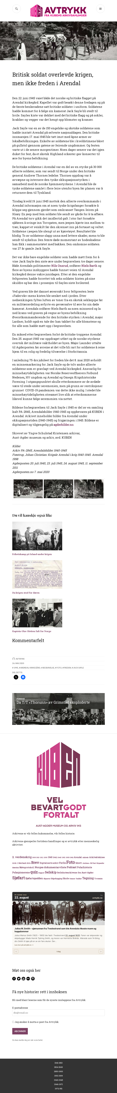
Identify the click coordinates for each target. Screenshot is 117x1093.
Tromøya (98, 878)
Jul (91, 863)
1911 (41, 857)
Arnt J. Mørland (19, 863)
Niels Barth (89, 265)
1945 (16, 668)
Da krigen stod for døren (26, 592)
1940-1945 (58, 1080)
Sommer (72, 879)
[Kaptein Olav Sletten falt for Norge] (58, 613)
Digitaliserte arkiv (49, 863)
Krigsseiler (100, 863)
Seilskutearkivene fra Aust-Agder (75, 872)
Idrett (78, 862)
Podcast (71, 867)
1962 (71, 857)
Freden (67, 668)
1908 (34, 857)
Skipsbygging (56, 878)
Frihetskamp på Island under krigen (32, 554)
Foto (59, 668)
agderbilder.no (63, 424)
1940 (50, 857)
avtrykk (20, 659)
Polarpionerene (21, 872)
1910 (37, 857)
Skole (66, 878)
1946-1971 (58, 1084)
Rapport (41, 873)
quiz (34, 871)
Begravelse (48, 668)
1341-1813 (58, 1062)
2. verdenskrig (22, 857)
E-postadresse (20, 1007)
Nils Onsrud (59, 265)
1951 (63, 857)
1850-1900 (58, 1071)
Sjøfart (18, 877)
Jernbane (85, 863)
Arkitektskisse (97, 857)
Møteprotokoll (26, 867)
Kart (94, 863)
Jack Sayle (78, 668)
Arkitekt (85, 857)
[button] (28, 489)
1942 (55, 857)
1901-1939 (58, 1075)
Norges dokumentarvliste (50, 867)
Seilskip (51, 872)
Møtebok (15, 867)
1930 (45, 857)
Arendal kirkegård (30, 668)
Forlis (62, 862)
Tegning (88, 878)
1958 (67, 857)
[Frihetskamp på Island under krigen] (58, 536)
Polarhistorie (84, 867)
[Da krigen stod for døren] (58, 574)
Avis (29, 863)
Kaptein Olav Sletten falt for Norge (31, 631)
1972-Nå (58, 1088)
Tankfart (79, 879)
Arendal (78, 857)
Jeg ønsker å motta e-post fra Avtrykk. (36, 1021)
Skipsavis (47, 879)
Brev (35, 862)
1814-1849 (58, 1067)
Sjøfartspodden (34, 878)
